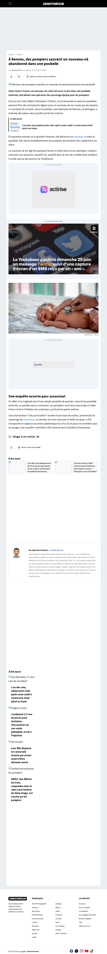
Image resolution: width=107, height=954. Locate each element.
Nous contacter (84, 907)
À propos (82, 904)
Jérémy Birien (17, 70)
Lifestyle (58, 904)
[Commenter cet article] (19, 76)
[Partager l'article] (11, 76)
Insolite (34, 933)
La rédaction (83, 911)
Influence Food (84, 926)
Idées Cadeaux (61, 933)
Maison (58, 907)
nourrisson (29, 419)
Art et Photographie (39, 904)
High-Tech (35, 930)
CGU (80, 922)
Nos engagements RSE (87, 915)
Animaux (35, 907)
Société (58, 918)
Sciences (58, 915)
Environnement (37, 918)
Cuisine (34, 922)
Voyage (58, 930)
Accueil (11, 54)
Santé (57, 911)
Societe (19, 54)
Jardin (34, 937)
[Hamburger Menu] (10, 3)
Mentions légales (85, 918)
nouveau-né (80, 137)
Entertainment (37, 915)
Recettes (35, 926)
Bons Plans (36, 911)
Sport (57, 922)
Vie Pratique (60, 926)
